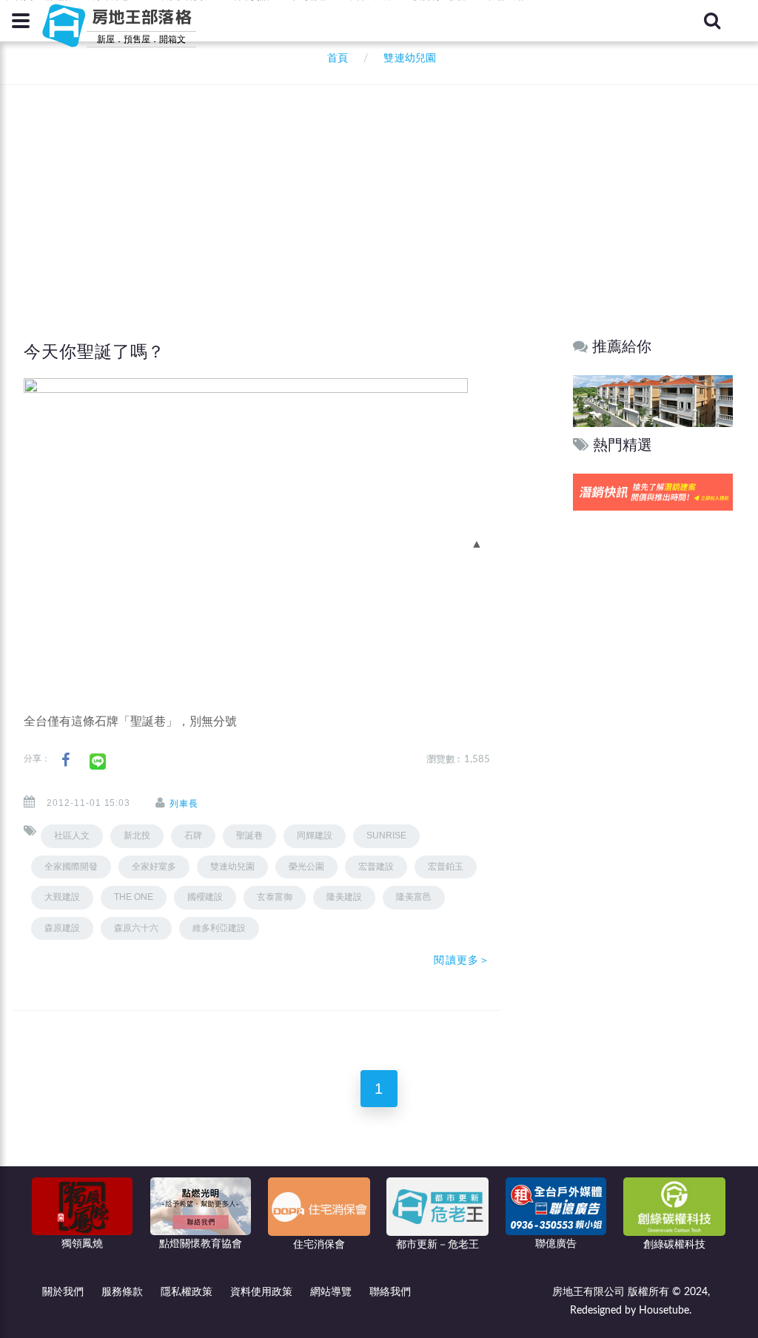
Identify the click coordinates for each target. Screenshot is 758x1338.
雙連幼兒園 (232, 866)
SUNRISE (386, 835)
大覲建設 (62, 897)
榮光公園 (306, 866)
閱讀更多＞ (462, 960)
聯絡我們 (390, 1292)
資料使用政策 (261, 1292)
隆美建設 (344, 897)
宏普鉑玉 (445, 866)
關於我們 (63, 1292)
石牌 (193, 835)
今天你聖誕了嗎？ (94, 351)
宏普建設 (376, 866)
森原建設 (62, 928)
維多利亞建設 (219, 928)
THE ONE (133, 897)
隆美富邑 (414, 897)
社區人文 (72, 835)
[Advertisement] (383, 185)
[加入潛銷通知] (653, 491)
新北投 (137, 835)
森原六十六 (136, 928)
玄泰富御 (274, 897)
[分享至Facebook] (65, 760)
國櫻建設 (205, 897)
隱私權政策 (186, 1292)
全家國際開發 (71, 866)
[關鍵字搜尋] (712, 20)
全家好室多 (154, 866)
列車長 (184, 804)
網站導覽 (331, 1292)
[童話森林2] (653, 400)
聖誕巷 (249, 835)
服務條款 (122, 1292)
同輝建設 (314, 835)
